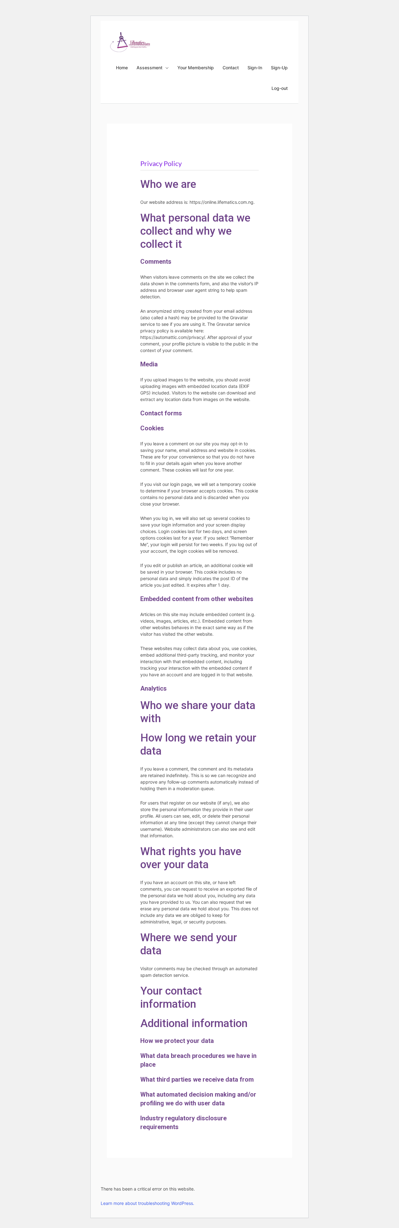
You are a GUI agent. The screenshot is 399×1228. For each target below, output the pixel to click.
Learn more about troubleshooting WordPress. (147, 1203)
